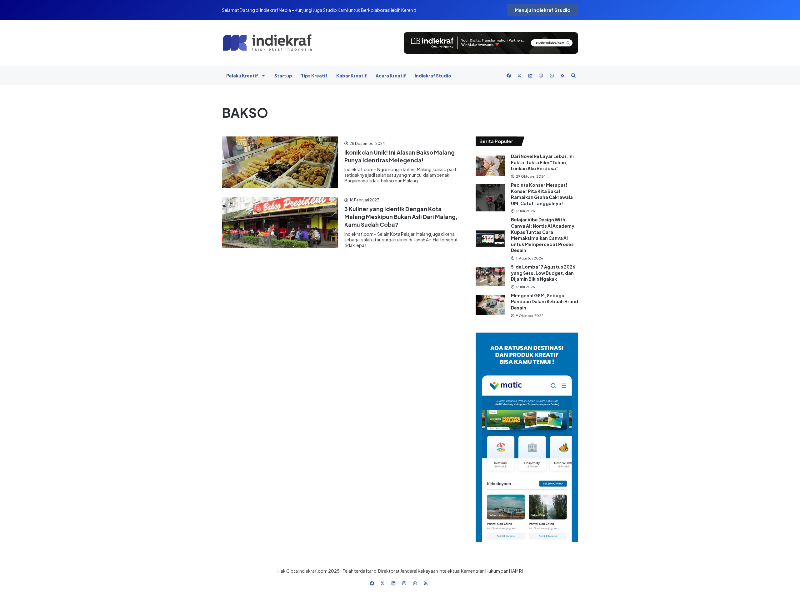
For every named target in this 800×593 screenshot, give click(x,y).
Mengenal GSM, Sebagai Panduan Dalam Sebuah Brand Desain (544, 301)
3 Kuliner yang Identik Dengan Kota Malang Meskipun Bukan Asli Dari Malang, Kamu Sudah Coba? (401, 216)
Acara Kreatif (391, 75)
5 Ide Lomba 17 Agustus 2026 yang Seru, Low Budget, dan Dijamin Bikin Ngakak (543, 273)
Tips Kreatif (314, 75)
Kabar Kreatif (351, 75)
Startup (283, 75)
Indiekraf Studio (433, 75)
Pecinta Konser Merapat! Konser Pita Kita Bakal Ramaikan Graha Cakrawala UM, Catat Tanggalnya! (542, 194)
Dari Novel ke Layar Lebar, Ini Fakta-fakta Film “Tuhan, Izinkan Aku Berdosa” (542, 162)
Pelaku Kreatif (242, 75)
